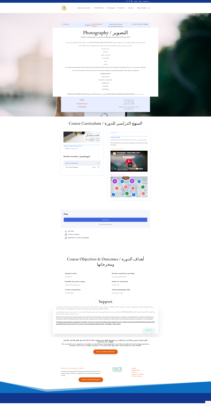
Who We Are (64, 368)
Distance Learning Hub (83, 8)
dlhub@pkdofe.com (82, 103)
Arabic (93, 24)
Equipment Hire (135, 370)
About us (130, 8)
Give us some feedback (105, 352)
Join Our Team (73, 368)
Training (133, 368)
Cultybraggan (111, 8)
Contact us (148, 330)
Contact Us (81, 368)
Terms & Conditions (136, 376)
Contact (136, 1)
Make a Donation (142, 8)
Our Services (120, 8)
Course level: (112, 24)
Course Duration (137, 24)
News (140, 1)
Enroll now (105, 220)
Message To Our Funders (137, 374)
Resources (145, 1)
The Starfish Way (98, 8)
